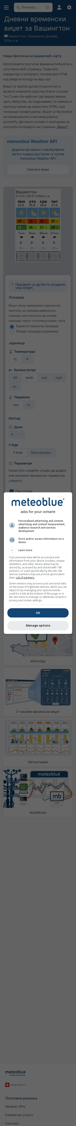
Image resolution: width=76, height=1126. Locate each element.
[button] (38, 550)
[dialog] (38, 563)
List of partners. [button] (25, 577)
